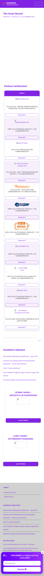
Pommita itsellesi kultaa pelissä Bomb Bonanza (19, 380)
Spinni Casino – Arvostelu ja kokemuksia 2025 (23, 394)
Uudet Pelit (7, 496)
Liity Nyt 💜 (22, 569)
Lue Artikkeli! (23, 420)
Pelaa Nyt (22, 115)
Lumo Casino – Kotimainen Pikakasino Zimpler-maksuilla (20, 437)
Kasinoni (11, 3)
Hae (39, 341)
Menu (38, 4)
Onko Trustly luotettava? (11, 368)
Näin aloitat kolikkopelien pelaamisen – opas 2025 (20, 356)
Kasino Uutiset (9, 492)
